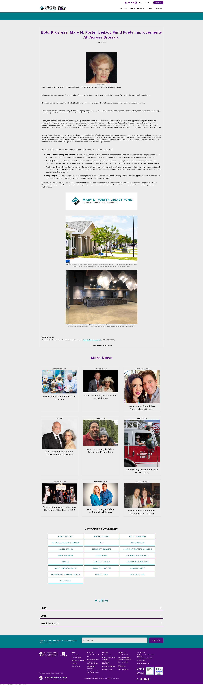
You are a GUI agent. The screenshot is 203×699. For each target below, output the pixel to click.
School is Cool (137, 574)
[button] (148, 2)
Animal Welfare (65, 536)
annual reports (101, 536)
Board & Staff (76, 657)
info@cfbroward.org (143, 663)
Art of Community (137, 536)
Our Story (75, 655)
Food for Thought (101, 562)
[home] (55, 8)
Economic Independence (137, 555)
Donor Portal (106, 655)
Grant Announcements (65, 568)
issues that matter (101, 568)
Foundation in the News (137, 562)
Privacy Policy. (4, 686)
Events (65, 562)
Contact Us (158, 8)
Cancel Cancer (65, 549)
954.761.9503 (141, 661)
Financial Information (78, 660)
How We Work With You (93, 655)
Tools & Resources (93, 659)
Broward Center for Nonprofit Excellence (124, 658)
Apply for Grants (123, 662)
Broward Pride (137, 543)
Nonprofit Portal (123, 655)
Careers (74, 663)
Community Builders (101, 549)
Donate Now (158, 2)
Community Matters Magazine (137, 549)
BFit (101, 543)
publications (101, 574)
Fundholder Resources (106, 662)
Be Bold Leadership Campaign (65, 543)
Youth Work (65, 581)
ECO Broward (101, 555)
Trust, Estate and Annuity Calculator (93, 671)
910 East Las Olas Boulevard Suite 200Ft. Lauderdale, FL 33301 (146, 656)
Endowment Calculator (91, 667)
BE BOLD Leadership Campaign (108, 658)
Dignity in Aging (65, 555)
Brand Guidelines (123, 669)
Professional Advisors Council (65, 574)
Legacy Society (137, 568)
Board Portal (76, 666)
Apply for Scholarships (122, 665)
